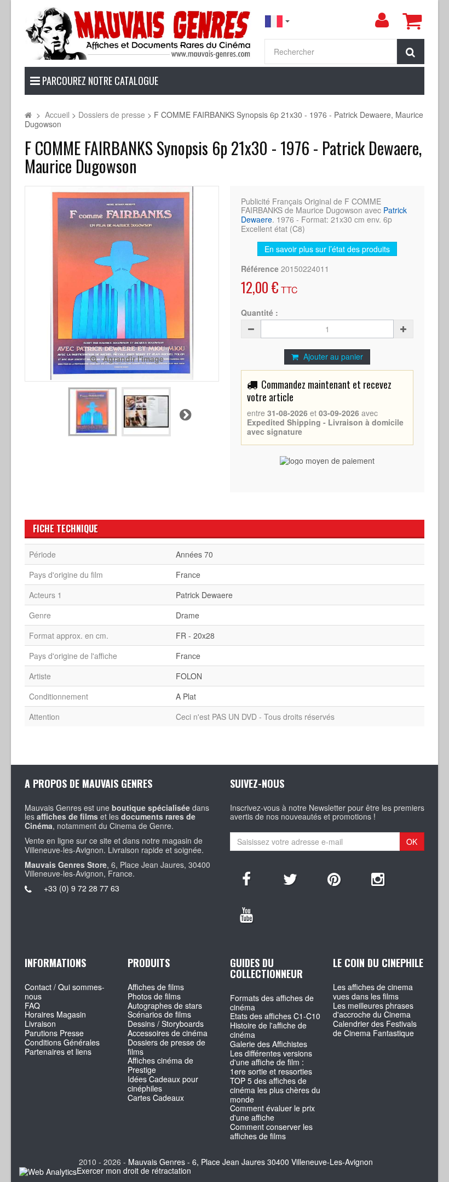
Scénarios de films (159, 1014)
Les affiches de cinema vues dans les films (373, 991)
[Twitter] (290, 878)
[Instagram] (377, 878)
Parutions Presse (54, 1032)
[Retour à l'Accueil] (28, 114)
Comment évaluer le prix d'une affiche (272, 1113)
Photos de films (154, 996)
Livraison (40, 1023)
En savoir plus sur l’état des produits (327, 248)
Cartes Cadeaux (156, 1097)
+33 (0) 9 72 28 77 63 (81, 888)
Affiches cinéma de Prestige (160, 1065)
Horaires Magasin (55, 1014)
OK (411, 841)
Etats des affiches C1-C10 (275, 1015)
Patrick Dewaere (204, 594)
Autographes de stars (165, 1005)
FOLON (189, 675)
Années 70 (194, 554)
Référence (260, 269)
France (188, 574)
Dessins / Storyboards (166, 1023)
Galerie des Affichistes (268, 1043)
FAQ (32, 1005)
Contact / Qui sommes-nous (65, 991)
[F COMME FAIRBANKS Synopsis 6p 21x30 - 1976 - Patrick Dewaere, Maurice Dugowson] (92, 412)
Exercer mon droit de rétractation (134, 1170)
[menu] (382, 20)
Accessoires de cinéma (168, 1032)
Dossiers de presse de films (166, 1047)
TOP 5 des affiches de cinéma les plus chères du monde (275, 1090)
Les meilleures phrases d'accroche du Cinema (373, 1010)
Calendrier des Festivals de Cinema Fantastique (375, 1028)
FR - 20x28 (195, 635)
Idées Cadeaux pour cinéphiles (163, 1083)
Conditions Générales (62, 1042)
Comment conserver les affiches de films (271, 1131)
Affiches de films (156, 986)
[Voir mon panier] (411, 20)
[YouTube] (246, 913)
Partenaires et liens (58, 1051)
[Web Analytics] (48, 1171)
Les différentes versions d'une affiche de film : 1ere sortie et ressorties (271, 1062)
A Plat (186, 696)
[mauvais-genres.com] (139, 32)
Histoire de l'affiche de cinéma (268, 1030)
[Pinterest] (334, 878)
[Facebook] (246, 878)
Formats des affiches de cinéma (272, 1002)
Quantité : (259, 312)
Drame (187, 615)
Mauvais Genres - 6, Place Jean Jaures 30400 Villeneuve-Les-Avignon (250, 1161)
